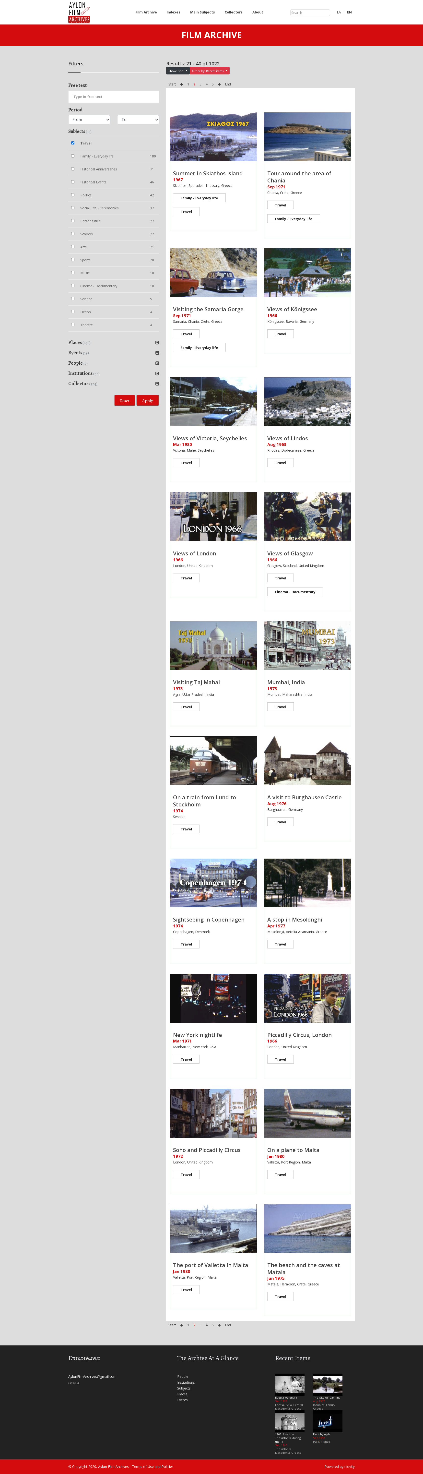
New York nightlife (197, 1034)
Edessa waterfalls (286, 1397)
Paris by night (322, 1434)
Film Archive (146, 12)
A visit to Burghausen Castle (304, 797)
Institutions (186, 1382)
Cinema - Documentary (295, 591)
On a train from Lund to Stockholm (204, 800)
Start (172, 84)
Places (182, 1394)
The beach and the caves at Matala (303, 1268)
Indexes (173, 12)
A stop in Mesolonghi (294, 919)
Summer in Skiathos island (208, 173)
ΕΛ (339, 12)
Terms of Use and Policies (153, 1466)
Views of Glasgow (290, 553)
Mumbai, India (286, 682)
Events (182, 1400)
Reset (124, 401)
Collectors (234, 12)
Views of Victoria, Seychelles (210, 438)
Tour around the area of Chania (299, 176)
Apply (147, 401)
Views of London (194, 553)
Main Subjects (202, 12)
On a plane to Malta (293, 1149)
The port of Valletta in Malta (210, 1265)
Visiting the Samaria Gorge (208, 309)
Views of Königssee (292, 309)
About (257, 12)
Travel (186, 211)
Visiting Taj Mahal (196, 682)
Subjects (184, 1388)
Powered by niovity (340, 1466)
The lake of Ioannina (326, 1397)
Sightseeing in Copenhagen (209, 919)
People (182, 1376)
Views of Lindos (287, 438)
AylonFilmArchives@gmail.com (92, 1376)
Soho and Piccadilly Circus (207, 1149)
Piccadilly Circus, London (299, 1034)
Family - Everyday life (199, 198)
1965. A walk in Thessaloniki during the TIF (288, 1437)
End (228, 84)
